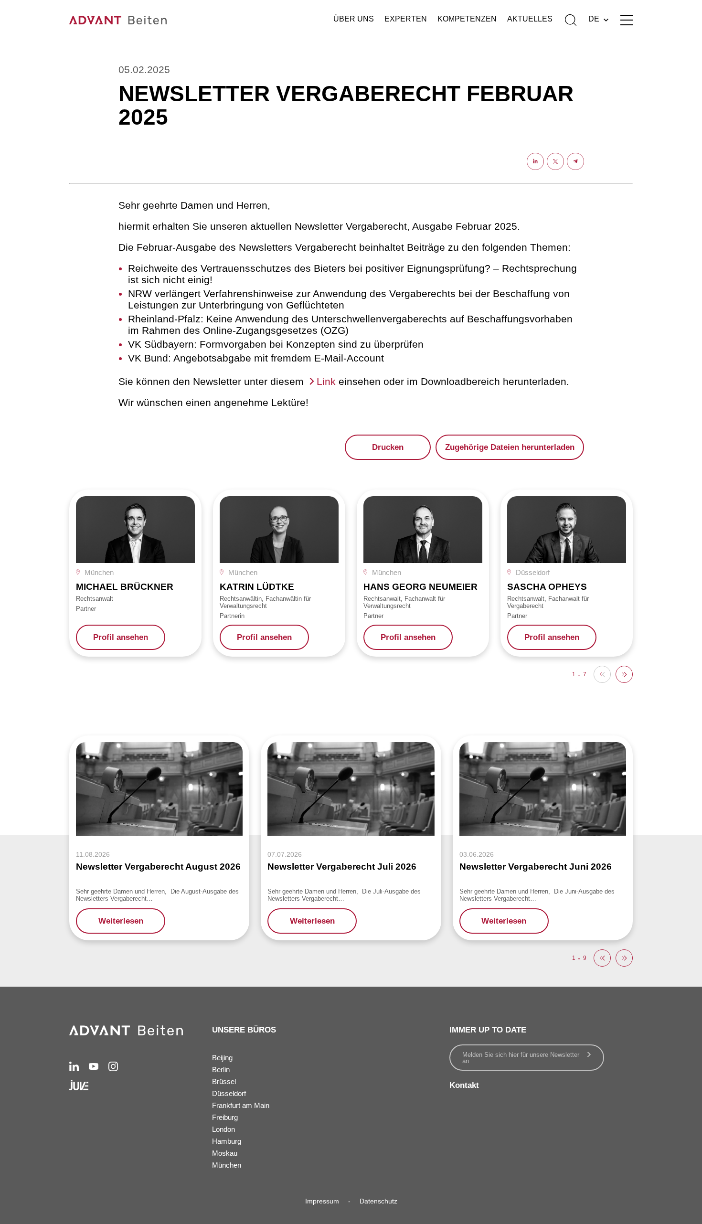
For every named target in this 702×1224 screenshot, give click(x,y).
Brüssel (224, 1081)
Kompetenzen (467, 19)
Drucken (388, 447)
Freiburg (225, 1117)
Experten (405, 19)
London (223, 1129)
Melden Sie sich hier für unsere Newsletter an (520, 1057)
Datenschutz (378, 1201)
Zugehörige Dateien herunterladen (509, 447)
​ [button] (624, 674)
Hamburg (226, 1141)
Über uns (353, 19)
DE (593, 19)
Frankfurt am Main (240, 1105)
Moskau (224, 1153)
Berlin (221, 1069)
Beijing (222, 1058)
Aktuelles (530, 19)
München (226, 1165)
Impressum (322, 1201)
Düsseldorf (229, 1093)
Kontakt (464, 1085)
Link (326, 381)
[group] (135, 573)
